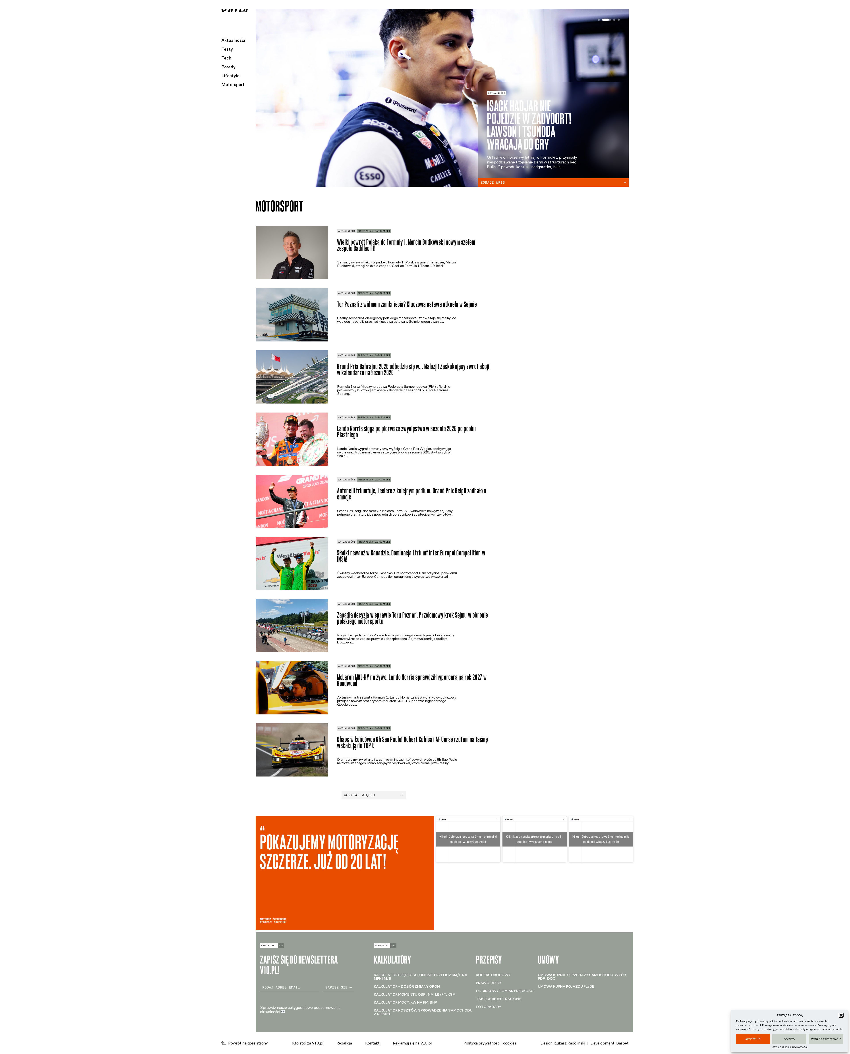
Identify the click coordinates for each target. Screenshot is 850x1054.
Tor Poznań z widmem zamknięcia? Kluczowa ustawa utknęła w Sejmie (407, 304)
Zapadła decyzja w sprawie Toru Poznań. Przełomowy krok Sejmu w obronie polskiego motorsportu (412, 618)
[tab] (599, 20)
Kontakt (372, 1043)
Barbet (622, 1043)
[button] (841, 1015)
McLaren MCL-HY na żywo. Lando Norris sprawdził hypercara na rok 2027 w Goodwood (412, 680)
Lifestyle (230, 75)
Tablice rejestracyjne (498, 999)
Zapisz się (336, 987)
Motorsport (233, 84)
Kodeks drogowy (493, 975)
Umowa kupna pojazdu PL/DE (566, 986)
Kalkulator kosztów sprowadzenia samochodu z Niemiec (423, 1012)
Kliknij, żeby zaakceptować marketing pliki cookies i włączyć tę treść (468, 839)
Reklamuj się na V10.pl (412, 1043)
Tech (226, 58)
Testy (227, 49)
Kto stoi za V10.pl (307, 1043)
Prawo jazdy (488, 983)
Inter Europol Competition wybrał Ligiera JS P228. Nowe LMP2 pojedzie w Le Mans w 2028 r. (534, 119)
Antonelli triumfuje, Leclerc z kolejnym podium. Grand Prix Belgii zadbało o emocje (411, 493)
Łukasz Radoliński (569, 1043)
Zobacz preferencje (826, 1039)
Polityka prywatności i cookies (490, 1043)
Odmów (789, 1039)
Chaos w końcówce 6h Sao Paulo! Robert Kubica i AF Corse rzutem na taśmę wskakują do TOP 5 (412, 742)
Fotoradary (488, 1007)
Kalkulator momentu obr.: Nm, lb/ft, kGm (415, 994)
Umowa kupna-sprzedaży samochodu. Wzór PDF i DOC (582, 977)
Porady (228, 67)
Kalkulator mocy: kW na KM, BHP (405, 1002)
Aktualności (233, 40)
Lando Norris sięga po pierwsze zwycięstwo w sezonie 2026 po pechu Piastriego (406, 431)
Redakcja (344, 1043)
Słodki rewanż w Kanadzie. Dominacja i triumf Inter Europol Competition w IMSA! (411, 556)
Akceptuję (752, 1039)
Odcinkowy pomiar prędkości (505, 991)
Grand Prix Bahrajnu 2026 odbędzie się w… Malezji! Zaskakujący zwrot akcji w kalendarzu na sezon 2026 (413, 369)
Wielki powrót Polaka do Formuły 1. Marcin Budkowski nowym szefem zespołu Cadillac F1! (406, 245)
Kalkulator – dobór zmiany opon (407, 986)
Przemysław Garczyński (374, 231)
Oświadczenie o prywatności (790, 1046)
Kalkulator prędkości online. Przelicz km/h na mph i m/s (420, 977)
